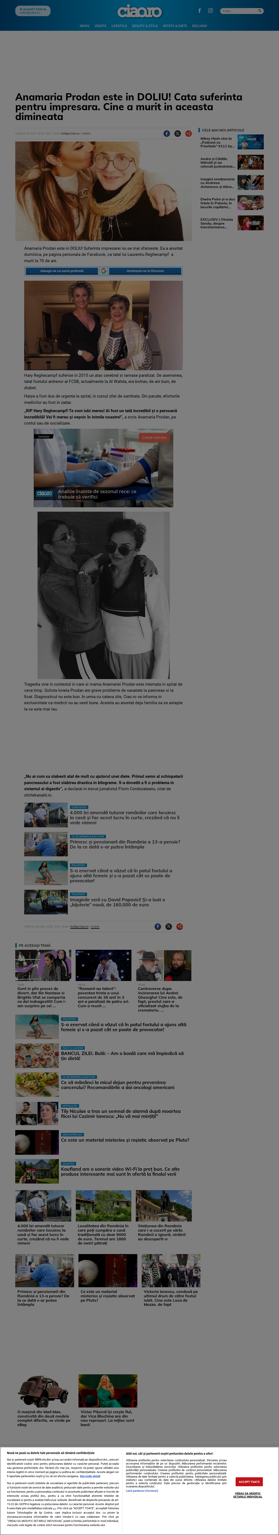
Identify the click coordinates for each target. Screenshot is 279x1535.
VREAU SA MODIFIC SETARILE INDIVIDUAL (247, 1495)
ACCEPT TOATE (249, 1481)
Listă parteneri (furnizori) (142, 1490)
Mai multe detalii (90, 1476)
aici (54, 1508)
